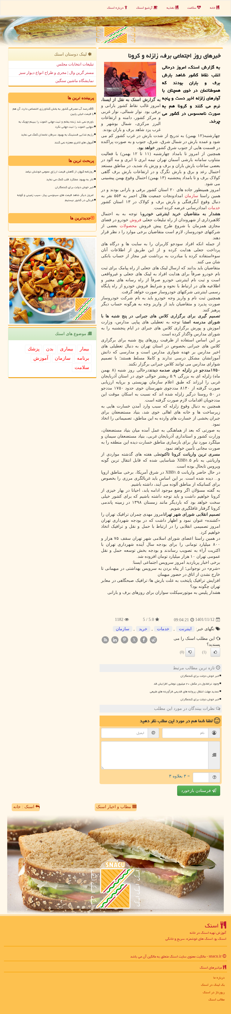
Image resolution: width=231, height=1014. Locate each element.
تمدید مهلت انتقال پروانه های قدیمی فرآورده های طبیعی (184, 692)
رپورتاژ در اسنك (214, 992)
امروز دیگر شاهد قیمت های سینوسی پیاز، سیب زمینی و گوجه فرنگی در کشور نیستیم (55, 197)
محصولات (128, 226)
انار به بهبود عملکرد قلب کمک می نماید (70, 179)
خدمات (214, 208)
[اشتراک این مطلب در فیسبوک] (144, 639)
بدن (49, 348)
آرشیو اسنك (144, 8)
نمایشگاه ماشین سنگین (74, 80)
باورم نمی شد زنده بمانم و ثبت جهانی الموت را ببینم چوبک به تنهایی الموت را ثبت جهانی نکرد (56, 124)
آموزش (40, 358)
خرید (143, 629)
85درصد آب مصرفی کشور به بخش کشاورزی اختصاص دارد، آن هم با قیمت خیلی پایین (53, 111)
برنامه (83, 358)
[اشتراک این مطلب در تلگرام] (153, 639)
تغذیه (171, 8)
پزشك (33, 348)
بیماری (66, 348)
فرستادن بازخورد (196, 790)
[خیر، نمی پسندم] (190, 652)
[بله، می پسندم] (215, 652)
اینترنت (185, 629)
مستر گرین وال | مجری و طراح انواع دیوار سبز (56, 72)
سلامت (192, 8)
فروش (135, 220)
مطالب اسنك (216, 999)
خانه (213, 8)
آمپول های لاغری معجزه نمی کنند (74, 142)
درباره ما (219, 977)
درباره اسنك (116, 8)
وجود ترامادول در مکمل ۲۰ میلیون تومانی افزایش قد (186, 684)
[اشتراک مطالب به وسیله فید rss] (105, 639)
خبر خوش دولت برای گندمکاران (199, 676)
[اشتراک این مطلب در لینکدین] (115, 639)
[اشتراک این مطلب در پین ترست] (124, 639)
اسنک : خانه (24, 807)
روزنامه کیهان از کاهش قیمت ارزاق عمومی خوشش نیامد (59, 172)
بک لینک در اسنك (213, 985)
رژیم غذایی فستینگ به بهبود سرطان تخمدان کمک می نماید (57, 135)
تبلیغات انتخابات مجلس (75, 64)
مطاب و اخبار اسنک (114, 807)
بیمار (84, 348)
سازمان (191, 196)
